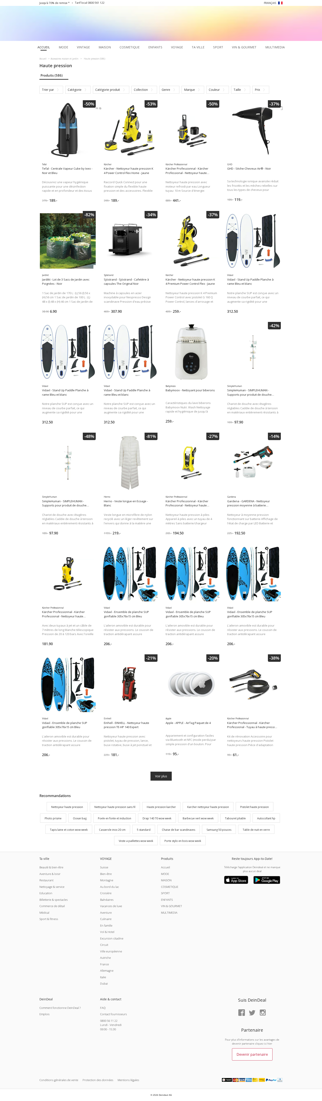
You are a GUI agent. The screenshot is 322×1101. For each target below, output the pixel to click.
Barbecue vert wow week (198, 818)
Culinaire (105, 919)
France (104, 964)
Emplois (44, 1014)
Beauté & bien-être (51, 867)
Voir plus (161, 776)
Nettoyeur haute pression (67, 807)
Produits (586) (52, 75)
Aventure (106, 913)
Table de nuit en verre (256, 830)
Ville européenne (111, 951)
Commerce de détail (52, 906)
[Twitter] (252, 1013)
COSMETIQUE (169, 887)
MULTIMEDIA (169, 913)
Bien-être (106, 874)
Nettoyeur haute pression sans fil (114, 807)
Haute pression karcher (161, 807)
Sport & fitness (48, 919)
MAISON (166, 880)
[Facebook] (241, 1013)
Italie (103, 977)
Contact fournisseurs (113, 1014)
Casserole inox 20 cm (112, 830)
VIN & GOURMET (171, 906)
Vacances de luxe (111, 906)
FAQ (103, 1008)
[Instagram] (262, 1013)
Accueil (165, 867)
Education (45, 893)
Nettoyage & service (51, 887)
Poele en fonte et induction (114, 818)
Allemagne (106, 971)
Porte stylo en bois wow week (183, 841)
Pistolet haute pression (254, 807)
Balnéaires (106, 900)
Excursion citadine (111, 938)
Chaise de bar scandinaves (178, 830)
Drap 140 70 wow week (157, 818)
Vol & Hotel (107, 932)
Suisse (104, 867)
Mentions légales (128, 1080)
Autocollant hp (266, 818)
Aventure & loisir (49, 874)
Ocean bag (80, 818)
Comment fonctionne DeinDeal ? (60, 1008)
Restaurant (46, 880)
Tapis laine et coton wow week (69, 830)
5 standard (143, 830)
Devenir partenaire (252, 1054)
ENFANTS (167, 900)
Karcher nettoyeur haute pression (208, 807)
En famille (106, 925)
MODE (165, 874)
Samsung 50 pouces (219, 830)
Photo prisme (53, 818)
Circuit (104, 945)
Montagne (106, 880)
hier (269, 1043)
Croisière (105, 893)
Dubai (104, 983)
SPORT (165, 893)
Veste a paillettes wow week (136, 841)
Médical (44, 913)
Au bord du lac (109, 887)
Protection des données (98, 1080)
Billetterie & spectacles (53, 900)
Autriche (105, 958)
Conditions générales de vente (58, 1080)
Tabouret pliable (235, 818)
